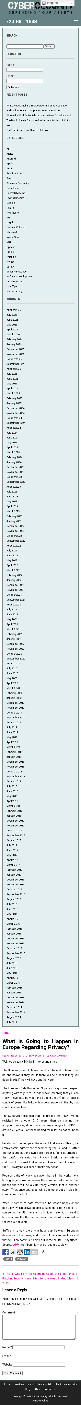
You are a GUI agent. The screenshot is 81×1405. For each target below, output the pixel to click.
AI (7, 148)
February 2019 (14, 751)
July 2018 (11, 786)
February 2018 (14, 810)
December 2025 (15, 349)
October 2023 (14, 476)
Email (6, 1355)
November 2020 (15, 648)
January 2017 (13, 874)
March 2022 (13, 570)
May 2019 (11, 737)
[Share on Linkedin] (27, 1252)
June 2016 (12, 909)
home (7, 1384)
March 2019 (13, 747)
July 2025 (11, 373)
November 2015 (15, 943)
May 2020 (11, 678)
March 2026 (13, 334)
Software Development (19, 276)
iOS (8, 217)
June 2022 (12, 555)
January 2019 (13, 756)
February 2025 (14, 398)
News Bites (12, 237)
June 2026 (12, 319)
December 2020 (15, 643)
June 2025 (12, 378)
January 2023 (13, 521)
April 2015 (12, 977)
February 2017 (14, 869)
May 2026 (11, 324)
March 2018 (13, 805)
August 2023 (13, 486)
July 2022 (11, 550)
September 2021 (15, 599)
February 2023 (14, 516)
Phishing (11, 256)
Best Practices (14, 173)
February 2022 (14, 575)
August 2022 (13, 545)
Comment (40, 1312)
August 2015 (13, 958)
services (19, 1384)
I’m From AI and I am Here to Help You (27, 130)
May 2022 (11, 560)
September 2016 (15, 894)
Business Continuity (17, 183)
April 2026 (12, 329)
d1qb (37, 1389)
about (31, 1384)
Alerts (9, 153)
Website (7, 1364)
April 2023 (12, 506)
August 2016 (13, 899)
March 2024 (13, 452)
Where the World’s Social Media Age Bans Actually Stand (38, 115)
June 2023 (12, 496)
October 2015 (14, 948)
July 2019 (11, 727)
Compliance (13, 188)
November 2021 (15, 589)
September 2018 (15, 776)
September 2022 (15, 540)
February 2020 (14, 692)
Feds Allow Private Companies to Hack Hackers (33, 110)
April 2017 (12, 859)
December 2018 (15, 761)
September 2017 (15, 835)
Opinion (10, 247)
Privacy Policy (40, 1400)
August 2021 (13, 604)
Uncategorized (14, 281)
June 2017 (12, 850)
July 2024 (11, 432)
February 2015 (14, 987)
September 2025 (15, 363)
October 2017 (14, 830)
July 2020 (11, 668)
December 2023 (15, 467)
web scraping (14, 291)
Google (10, 202)
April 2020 (12, 683)
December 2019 (15, 702)
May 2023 (11, 501)
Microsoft (12, 232)
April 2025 (12, 388)
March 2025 (13, 393)
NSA (9, 242)
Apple (9, 163)
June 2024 (12, 437)
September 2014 (15, 1012)
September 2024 (15, 422)
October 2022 (14, 535)
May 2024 (11, 442)
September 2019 (15, 717)
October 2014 (14, 1007)
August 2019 (13, 722)
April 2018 (12, 801)
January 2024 (13, 462)
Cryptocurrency (15, 197)
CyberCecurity (35, 1055)
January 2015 (13, 992)
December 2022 (15, 526)
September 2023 (15, 481)
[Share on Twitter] (13, 1252)
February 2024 (14, 457)
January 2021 (13, 638)
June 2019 (12, 732)
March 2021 (13, 629)
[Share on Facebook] (5, 1252)
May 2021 (11, 619)
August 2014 (13, 1017)
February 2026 (14, 339)
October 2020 (14, 653)
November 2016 (15, 884)
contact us (50, 1389)
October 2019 (14, 712)
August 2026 (13, 309)
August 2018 (13, 781)
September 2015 (15, 953)
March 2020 (13, 688)
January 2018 (13, 815)
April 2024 (12, 447)
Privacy (10, 261)
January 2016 (13, 933)
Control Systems (15, 193)
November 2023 (15, 471)
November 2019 (15, 707)
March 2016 (13, 923)
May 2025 (11, 383)
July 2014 (11, 1022)
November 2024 (15, 413)
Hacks (10, 207)
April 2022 (12, 565)
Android (11, 158)
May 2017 (11, 855)
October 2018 (14, 771)
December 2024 (15, 408)
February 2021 (14, 634)
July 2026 (11, 314)
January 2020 (13, 697)
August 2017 (13, 840)
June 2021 (12, 614)
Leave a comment (57, 1055)
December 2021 (15, 584)
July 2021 (11, 609)
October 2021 (14, 594)
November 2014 (15, 1002)
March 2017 (13, 864)
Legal (9, 222)
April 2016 (12, 918)
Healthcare (12, 212)
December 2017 (15, 820)
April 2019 (12, 742)
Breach (10, 178)
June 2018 (12, 791)
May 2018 (11, 796)
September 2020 (15, 658)
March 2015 (13, 982)
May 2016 (11, 914)
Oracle (10, 251)
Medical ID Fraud (16, 227)
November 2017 (15, 825)
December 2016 (15, 879)
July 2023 (11, 491)
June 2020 (12, 673)
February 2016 (14, 928)
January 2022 (13, 580)
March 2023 (13, 511)
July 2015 (11, 963)
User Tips (11, 286)
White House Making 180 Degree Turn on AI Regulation (37, 105)
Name (7, 1347)
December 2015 (15, 938)
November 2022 (15, 530)
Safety (10, 266)
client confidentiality (66, 1384)
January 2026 (13, 344)
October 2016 (14, 889)
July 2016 (11, 904)
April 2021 (12, 624)
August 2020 (13, 663)
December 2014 (15, 997)
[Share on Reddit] (20, 1252)
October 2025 (14, 359)
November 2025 (15, 354)
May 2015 (11, 972)
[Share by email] (34, 1252)
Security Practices (16, 271)
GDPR (9, 1259)
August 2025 (13, 368)
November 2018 (15, 766)
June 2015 (12, 968)
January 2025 (13, 403)
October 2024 (14, 417)
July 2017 (11, 845)
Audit (9, 168)
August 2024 (13, 427)
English (52, 3)
